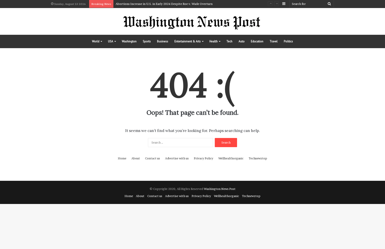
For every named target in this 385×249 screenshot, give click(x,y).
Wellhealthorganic (231, 158)
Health (213, 41)
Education (257, 41)
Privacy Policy (203, 158)
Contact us (152, 158)
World (95, 41)
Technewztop (258, 158)
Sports (147, 41)
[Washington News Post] (192, 21)
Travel (274, 41)
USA (110, 41)
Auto (242, 41)
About (135, 158)
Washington (129, 41)
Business (162, 41)
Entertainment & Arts (187, 41)
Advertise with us (177, 158)
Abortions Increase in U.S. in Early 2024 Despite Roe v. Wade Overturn (164, 4)
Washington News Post (220, 189)
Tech (229, 41)
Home (122, 158)
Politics (288, 41)
